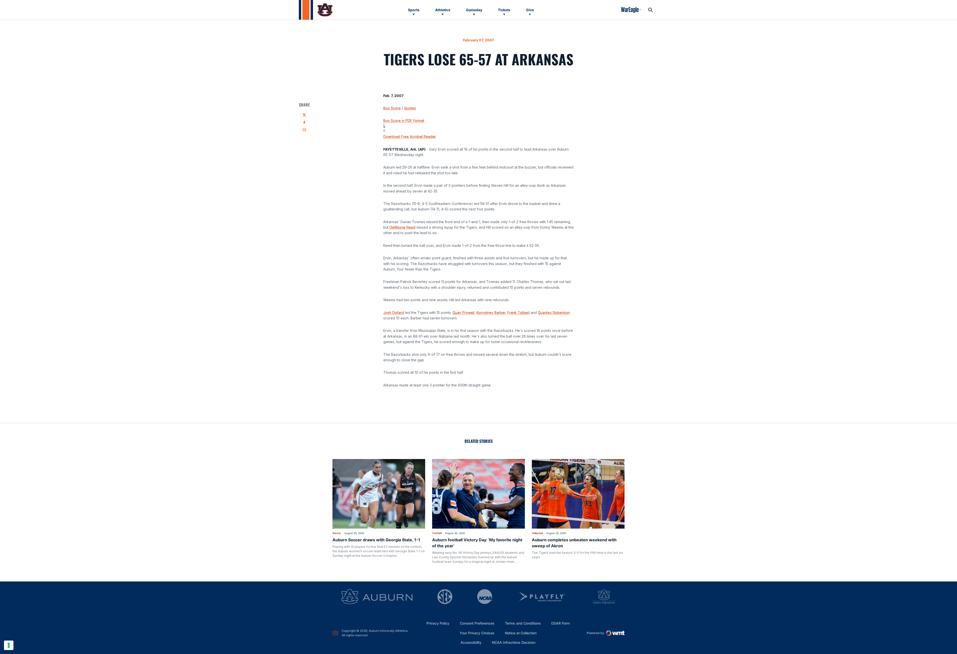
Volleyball (537, 533)
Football (437, 533)
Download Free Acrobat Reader (409, 136)
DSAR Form (560, 623)
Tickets (504, 10)
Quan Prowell (464, 312)
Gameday (474, 10)
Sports (413, 10)
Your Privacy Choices (477, 633)
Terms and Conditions (523, 623)
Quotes (410, 108)
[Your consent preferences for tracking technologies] (8, 645)
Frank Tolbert (518, 312)
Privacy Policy (437, 623)
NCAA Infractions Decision (513, 642)
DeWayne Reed (402, 227)
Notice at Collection (521, 633)
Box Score (392, 108)
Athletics (442, 10)
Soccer (336, 533)
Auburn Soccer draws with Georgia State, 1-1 (376, 539)
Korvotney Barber (491, 312)
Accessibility (471, 642)
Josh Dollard (393, 312)
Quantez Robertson (554, 312)
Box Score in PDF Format (403, 120)
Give (530, 10)
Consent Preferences (477, 623)
